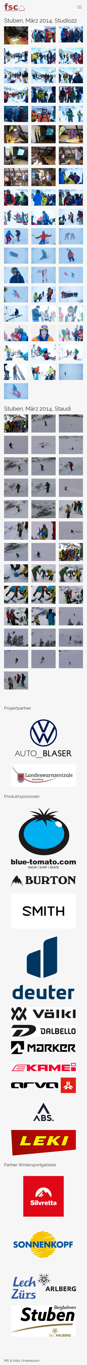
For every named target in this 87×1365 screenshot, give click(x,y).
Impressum (31, 1361)
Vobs (16, 1361)
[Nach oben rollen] (74, 1352)
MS (6, 1361)
